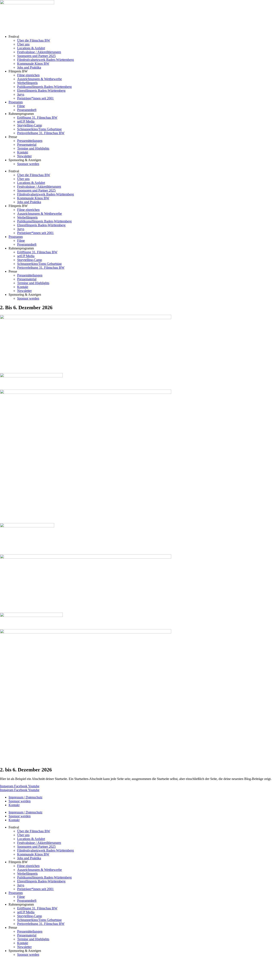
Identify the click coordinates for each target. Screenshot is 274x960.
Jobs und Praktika (29, 67)
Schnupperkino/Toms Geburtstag (39, 129)
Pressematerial (26, 144)
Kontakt (22, 152)
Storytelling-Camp (29, 125)
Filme (21, 106)
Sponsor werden (28, 164)
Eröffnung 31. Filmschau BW (37, 117)
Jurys (20, 94)
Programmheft (26, 110)
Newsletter (24, 156)
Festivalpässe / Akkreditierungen (39, 52)
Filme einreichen (28, 75)
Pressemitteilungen (29, 140)
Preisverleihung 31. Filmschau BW (40, 133)
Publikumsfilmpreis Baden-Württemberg (44, 86)
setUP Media (25, 121)
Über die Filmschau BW (33, 40)
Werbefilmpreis (27, 83)
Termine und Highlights (33, 148)
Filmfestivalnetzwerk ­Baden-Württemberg (45, 60)
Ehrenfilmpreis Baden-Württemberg (41, 90)
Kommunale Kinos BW (33, 63)
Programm (16, 102)
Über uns (23, 44)
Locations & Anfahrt (31, 48)
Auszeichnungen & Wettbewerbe (39, 79)
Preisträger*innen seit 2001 (35, 98)
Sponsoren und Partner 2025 (36, 56)
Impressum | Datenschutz (25, 797)
